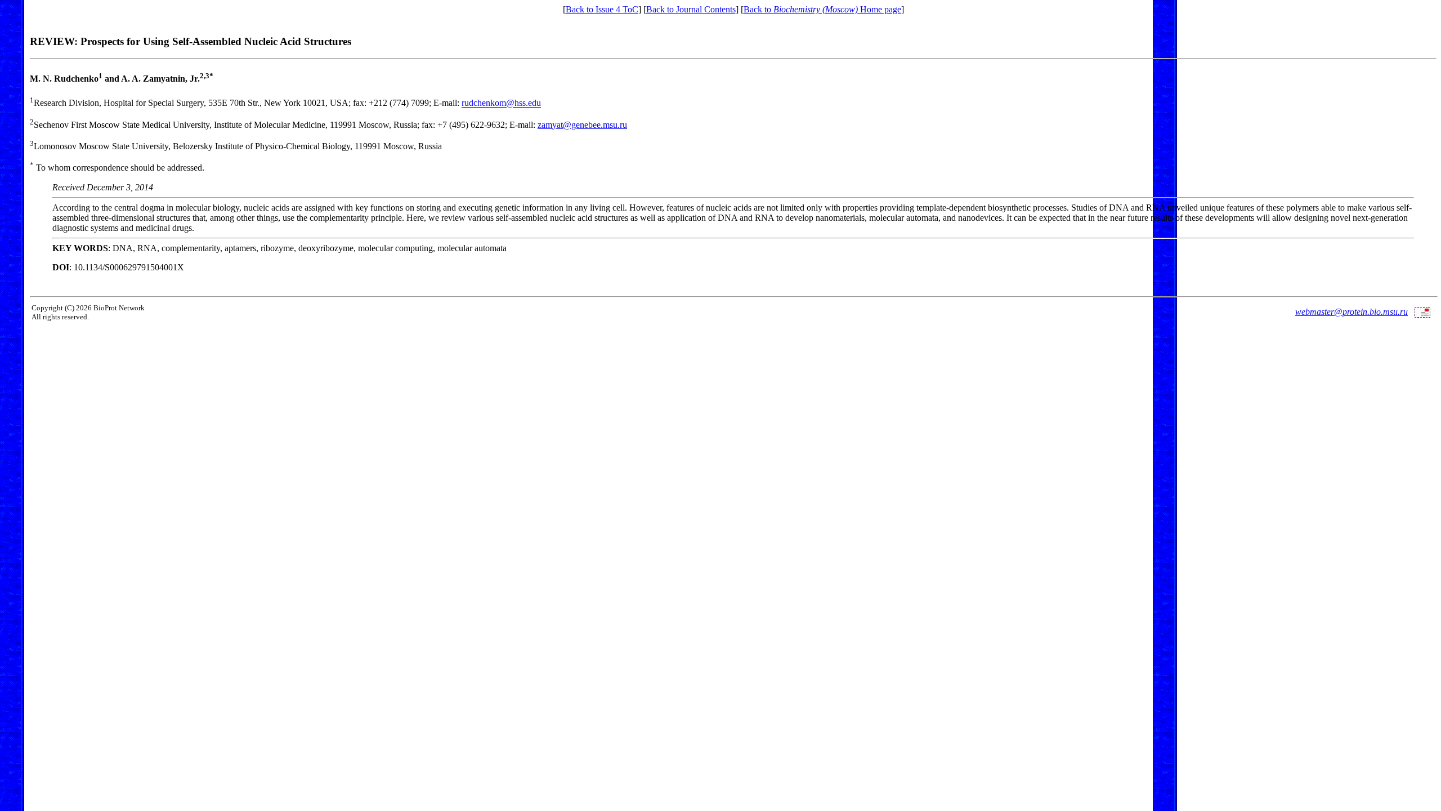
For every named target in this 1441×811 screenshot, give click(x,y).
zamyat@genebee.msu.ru (582, 125)
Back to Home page (822, 9)
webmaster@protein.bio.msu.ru (1351, 312)
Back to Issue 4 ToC (602, 9)
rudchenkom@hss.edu (501, 103)
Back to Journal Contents (691, 9)
